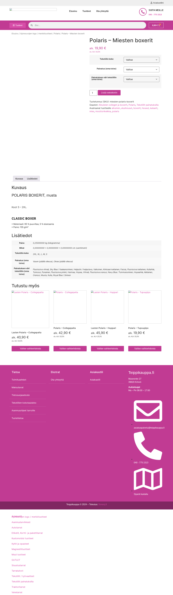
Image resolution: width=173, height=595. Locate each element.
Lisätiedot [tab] (32, 178)
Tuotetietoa (17, 418)
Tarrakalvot (17, 570)
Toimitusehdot (19, 379)
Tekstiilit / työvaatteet (23, 576)
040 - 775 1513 (155, 14)
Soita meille (156, 10)
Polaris (57, 33)
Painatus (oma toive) (106, 69)
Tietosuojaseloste (21, 395)
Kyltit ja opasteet (20, 543)
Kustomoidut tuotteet (22, 538)
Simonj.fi (102, 504)
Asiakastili (95, 379)
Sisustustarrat (19, 565)
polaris (115, 111)
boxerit (137, 108)
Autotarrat (17, 527)
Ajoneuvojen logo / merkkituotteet (36, 33)
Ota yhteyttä (102, 11)
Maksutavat (18, 387)
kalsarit (153, 108)
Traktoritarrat (18, 587)
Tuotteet (86, 11)
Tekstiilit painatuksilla (148, 104)
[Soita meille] (143, 12)
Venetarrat (17, 592)
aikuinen (116, 108)
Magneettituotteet (21, 549)
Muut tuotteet (19, 554)
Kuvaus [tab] (19, 178)
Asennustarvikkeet (21, 522)
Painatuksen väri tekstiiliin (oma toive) (104, 78)
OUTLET (16, 560)
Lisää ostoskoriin (109, 92)
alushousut (126, 108)
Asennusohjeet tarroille (23, 410)
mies (91, 111)
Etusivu (73, 11)
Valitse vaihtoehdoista (30, 348)
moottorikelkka (103, 111)
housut (145, 108)
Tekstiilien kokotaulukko (24, 402)
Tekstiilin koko (107, 59)
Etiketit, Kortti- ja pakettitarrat (27, 533)
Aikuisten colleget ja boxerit (113, 104)
